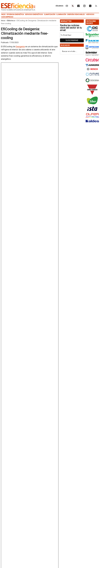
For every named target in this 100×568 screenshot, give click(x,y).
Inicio (3, 20)
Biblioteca (11, 20)
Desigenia (20, 46)
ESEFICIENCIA (18, 6)
